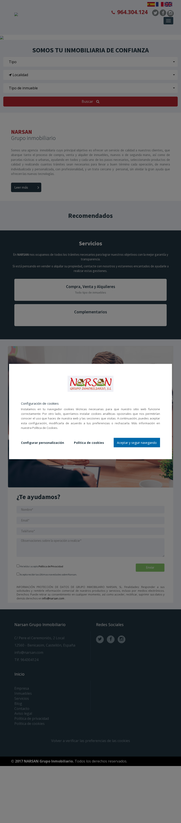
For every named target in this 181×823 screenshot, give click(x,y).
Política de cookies (89, 442)
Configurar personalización (42, 442)
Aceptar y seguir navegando (137, 442)
